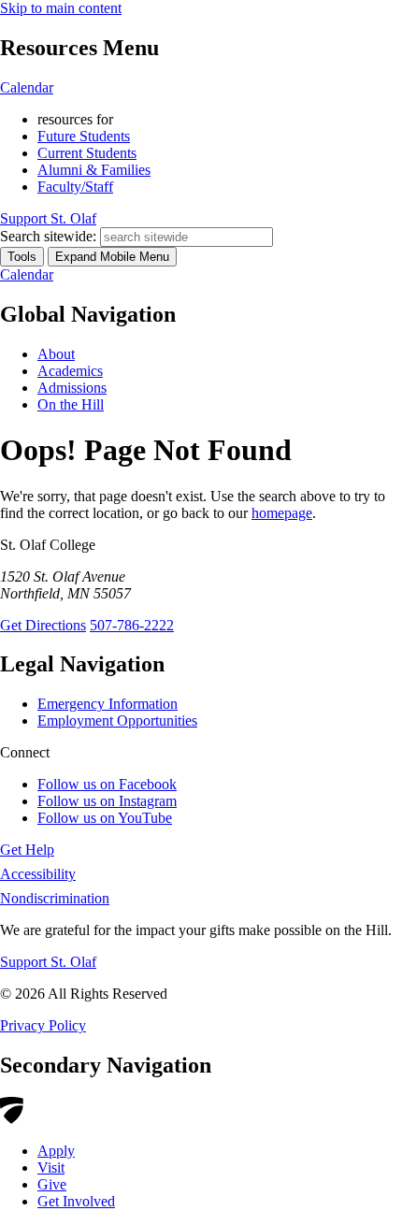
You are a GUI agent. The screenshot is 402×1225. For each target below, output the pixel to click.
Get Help (27, 850)
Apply (56, 1151)
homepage (281, 513)
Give (51, 1184)
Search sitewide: (48, 236)
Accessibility (38, 874)
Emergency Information (107, 704)
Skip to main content (61, 8)
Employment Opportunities (117, 720)
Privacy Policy (43, 1025)
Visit (51, 1167)
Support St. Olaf (48, 962)
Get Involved (76, 1201)
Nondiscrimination (54, 898)
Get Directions (43, 625)
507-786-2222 (132, 625)
